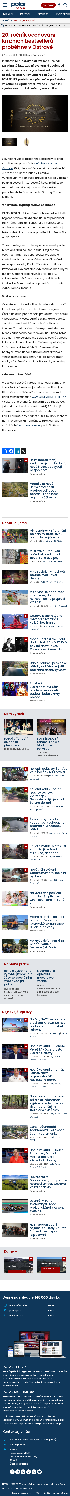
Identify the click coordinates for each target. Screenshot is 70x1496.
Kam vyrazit (14, 714)
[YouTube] (39, 1471)
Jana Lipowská (36, 809)
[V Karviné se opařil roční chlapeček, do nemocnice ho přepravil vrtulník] (15, 597)
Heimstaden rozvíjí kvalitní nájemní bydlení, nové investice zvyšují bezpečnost (48, 465)
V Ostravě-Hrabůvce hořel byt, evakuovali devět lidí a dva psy (45, 554)
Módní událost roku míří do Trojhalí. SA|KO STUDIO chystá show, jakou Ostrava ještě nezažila (48, 644)
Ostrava (24, 14)
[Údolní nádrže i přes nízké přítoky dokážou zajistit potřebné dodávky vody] (15, 668)
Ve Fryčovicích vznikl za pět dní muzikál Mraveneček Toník (47, 944)
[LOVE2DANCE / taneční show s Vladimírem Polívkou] (51, 727)
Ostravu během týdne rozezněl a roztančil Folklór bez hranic (46, 619)
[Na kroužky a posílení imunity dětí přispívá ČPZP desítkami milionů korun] (15, 898)
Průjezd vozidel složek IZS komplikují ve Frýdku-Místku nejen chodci (48, 849)
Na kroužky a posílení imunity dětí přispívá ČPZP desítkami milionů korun (47, 898)
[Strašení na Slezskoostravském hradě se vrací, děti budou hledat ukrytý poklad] (15, 689)
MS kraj (8, 14)
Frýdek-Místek (55, 856)
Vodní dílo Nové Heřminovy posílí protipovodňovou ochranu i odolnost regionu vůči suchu (44, 490)
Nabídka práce (16, 964)
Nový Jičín (53, 880)
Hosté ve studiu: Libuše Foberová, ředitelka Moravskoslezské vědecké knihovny (46, 1155)
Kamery (10, 1251)
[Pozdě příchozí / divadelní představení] (18, 727)
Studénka (53, 776)
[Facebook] (12, 1471)
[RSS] (34, 1471)
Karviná (52, 606)
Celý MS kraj (46, 541)
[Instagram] (17, 1471)
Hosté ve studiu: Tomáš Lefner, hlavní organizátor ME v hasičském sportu (47, 1075)
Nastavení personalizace (22, 1493)
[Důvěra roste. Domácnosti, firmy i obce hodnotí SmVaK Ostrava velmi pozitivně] (15, 1182)
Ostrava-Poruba (56, 806)
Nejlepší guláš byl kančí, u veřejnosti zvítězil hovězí (48, 770)
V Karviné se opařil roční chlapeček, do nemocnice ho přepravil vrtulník (47, 597)
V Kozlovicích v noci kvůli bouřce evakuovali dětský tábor (48, 574)
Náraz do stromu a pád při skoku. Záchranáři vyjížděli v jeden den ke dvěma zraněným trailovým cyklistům (47, 1103)
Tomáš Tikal (35, 859)
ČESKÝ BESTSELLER (28, 425)
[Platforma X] (23, 1471)
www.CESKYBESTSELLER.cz (49, 397)
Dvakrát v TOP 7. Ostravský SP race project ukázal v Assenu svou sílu (47, 1206)
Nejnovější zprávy (17, 1012)
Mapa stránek (62, 1493)
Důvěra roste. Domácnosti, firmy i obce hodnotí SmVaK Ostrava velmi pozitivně (48, 1182)
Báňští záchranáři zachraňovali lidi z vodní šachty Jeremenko (47, 1130)
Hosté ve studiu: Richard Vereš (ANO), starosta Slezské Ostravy (47, 1049)
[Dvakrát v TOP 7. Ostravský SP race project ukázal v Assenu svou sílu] (15, 1206)
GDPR (38, 1493)
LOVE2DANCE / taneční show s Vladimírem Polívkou (48, 744)
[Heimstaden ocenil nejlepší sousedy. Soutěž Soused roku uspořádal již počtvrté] (15, 1230)
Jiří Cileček (58, 541)
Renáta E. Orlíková (38, 1060)
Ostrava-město (48, 626)
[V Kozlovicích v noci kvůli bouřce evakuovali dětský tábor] (15, 577)
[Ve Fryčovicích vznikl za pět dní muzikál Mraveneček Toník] (15, 946)
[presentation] (4, 116)
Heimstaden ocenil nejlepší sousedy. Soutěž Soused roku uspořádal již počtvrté (48, 1229)
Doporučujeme (14, 523)
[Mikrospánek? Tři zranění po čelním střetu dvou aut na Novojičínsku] (15, 536)
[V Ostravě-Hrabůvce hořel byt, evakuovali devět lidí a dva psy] (15, 556)
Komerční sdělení (24, 20)
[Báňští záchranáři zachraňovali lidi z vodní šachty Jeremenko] (15, 1132)
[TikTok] (28, 1471)
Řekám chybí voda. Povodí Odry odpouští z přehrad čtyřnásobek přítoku (47, 824)
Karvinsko (42, 14)
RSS (48, 1493)
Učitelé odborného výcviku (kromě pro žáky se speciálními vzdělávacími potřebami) (18, 977)
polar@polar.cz (19, 1444)
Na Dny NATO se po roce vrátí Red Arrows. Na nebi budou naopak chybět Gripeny (48, 1024)
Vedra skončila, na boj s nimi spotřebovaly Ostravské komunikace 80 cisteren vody (47, 922)
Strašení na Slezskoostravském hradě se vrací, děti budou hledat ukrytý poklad (45, 690)
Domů (5, 20)
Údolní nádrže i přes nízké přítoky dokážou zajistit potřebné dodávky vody (48, 666)
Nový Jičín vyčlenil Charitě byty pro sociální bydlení (48, 872)
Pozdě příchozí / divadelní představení (16, 742)
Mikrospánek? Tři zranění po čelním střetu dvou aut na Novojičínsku (48, 533)
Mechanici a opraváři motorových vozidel (46, 976)
